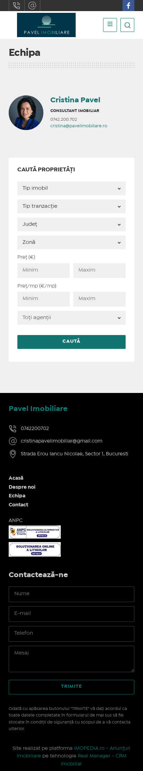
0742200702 (16, 5)
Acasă (16, 478)
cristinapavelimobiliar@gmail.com (32, 5)
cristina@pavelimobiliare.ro (78, 126)
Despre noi (22, 487)
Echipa (17, 496)
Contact (18, 505)
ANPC (16, 521)
